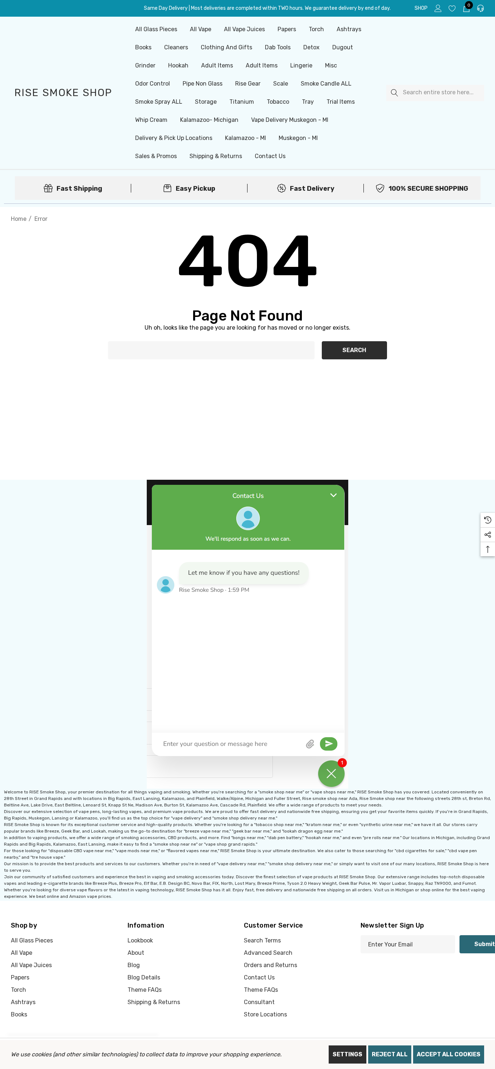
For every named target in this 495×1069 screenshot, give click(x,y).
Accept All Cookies (449, 1054)
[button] (247, 634)
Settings (347, 1054)
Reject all (390, 1054)
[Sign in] (437, 8)
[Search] (394, 93)
